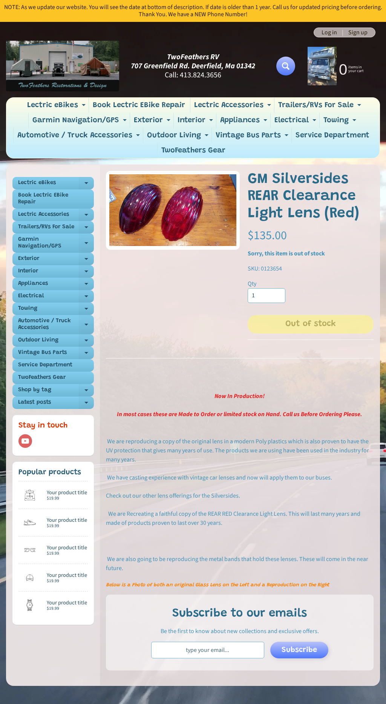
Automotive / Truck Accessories (79, 137)
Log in (329, 32)
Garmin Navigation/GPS (80, 122)
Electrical (296, 122)
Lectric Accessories (233, 107)
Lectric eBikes (57, 107)
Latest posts (56, 404)
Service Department (332, 135)
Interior (196, 122)
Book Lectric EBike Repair (139, 105)
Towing (340, 122)
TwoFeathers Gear (193, 150)
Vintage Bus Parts (253, 137)
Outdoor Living (178, 137)
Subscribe (299, 650)
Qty (252, 284)
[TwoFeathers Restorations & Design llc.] (62, 66)
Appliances (244, 122)
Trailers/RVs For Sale (320, 107)
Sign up (358, 32)
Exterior (153, 122)
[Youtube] (25, 441)
